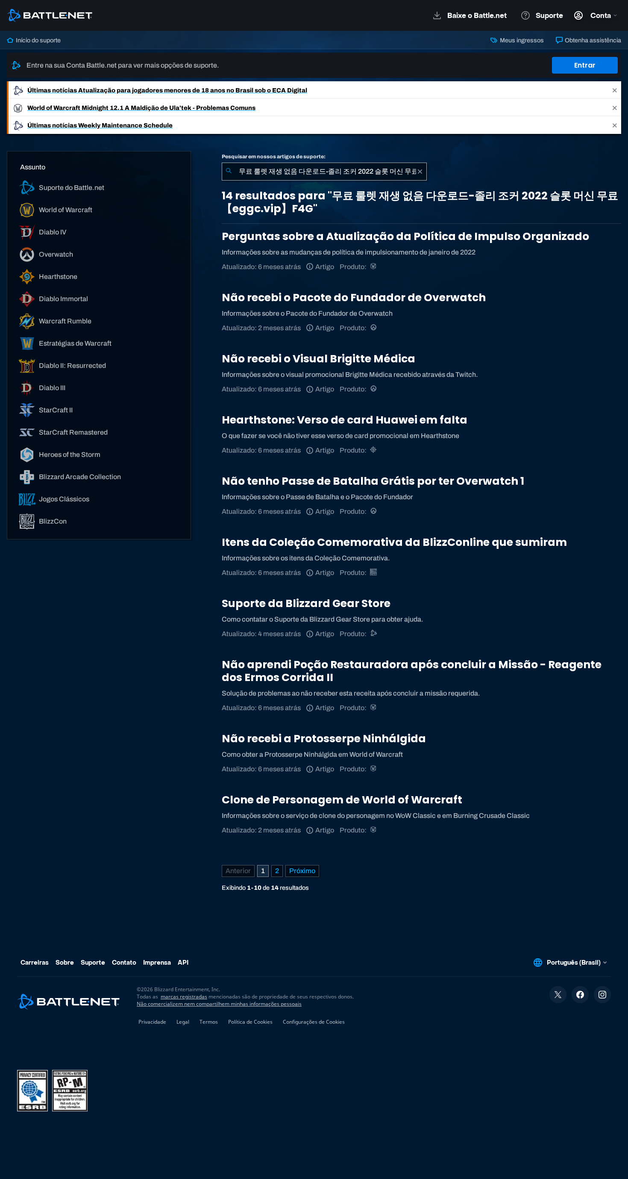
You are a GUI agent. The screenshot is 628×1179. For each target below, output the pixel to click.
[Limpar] (420, 172)
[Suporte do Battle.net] (374, 633)
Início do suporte (38, 40)
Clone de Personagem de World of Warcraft (342, 799)
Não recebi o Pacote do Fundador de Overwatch (354, 297)
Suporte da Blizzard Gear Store (306, 603)
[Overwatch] (374, 328)
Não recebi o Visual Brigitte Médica (318, 358)
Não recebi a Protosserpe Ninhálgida (324, 738)
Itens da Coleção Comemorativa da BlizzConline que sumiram (394, 542)
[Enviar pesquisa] (228, 172)
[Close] (614, 90)
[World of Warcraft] (374, 266)
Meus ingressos (521, 40)
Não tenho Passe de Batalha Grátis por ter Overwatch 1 (373, 481)
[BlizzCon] (374, 572)
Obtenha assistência (592, 40)
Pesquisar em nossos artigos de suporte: (274, 157)
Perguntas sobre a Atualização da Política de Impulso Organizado (405, 236)
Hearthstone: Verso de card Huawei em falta (344, 419)
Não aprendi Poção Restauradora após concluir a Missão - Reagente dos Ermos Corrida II (412, 671)
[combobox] (324, 172)
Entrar (585, 65)
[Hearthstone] (374, 450)
